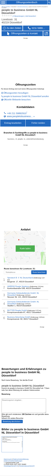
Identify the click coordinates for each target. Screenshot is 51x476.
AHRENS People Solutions (18, 286)
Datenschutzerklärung (21, 459)
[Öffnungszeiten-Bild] (12, 452)
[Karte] (46, 33)
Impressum (8, 459)
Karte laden (25, 248)
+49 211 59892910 (16, 113)
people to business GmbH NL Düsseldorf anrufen (26, 96)
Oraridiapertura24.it (11, 466)
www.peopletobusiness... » (21, 116)
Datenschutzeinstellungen (13, 461)
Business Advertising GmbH (18, 317)
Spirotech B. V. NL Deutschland (20, 278)
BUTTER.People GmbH (17, 310)
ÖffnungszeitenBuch (26, 2)
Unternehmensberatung (22, 6)
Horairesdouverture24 (27, 466)
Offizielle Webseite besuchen (17, 100)
